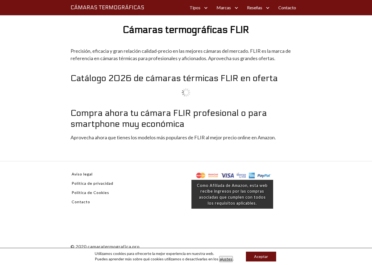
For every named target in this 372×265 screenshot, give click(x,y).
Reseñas (254, 7)
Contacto (287, 7)
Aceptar (261, 256)
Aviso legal (82, 174)
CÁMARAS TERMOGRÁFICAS (107, 7)
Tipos (195, 7)
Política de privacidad (92, 183)
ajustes (226, 259)
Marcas (224, 7)
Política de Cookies (90, 192)
